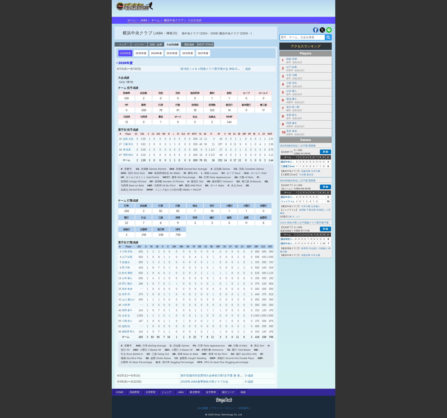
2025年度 (140, 53)
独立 (228, 392)
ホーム (131, 20)
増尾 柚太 (128, 154)
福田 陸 (126, 326)
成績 (248, 68)
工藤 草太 (128, 144)
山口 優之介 (128, 299)
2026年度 (125, 53)
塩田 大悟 (128, 138)
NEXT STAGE (206, 44)
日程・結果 (156, 44)
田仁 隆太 (127, 283)
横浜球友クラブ (289, 239)
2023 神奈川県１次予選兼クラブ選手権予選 (304, 222)
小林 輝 (126, 304)
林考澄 (304, 248)
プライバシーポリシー (223, 408)
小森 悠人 (127, 320)
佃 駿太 (126, 262)
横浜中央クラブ (174, 20)
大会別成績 (172, 44)
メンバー (139, 44)
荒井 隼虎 (127, 288)
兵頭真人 (320, 209)
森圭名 (310, 174)
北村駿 (302, 209)
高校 (134, 392)
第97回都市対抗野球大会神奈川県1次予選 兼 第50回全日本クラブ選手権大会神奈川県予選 (237, 375)
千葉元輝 (311, 209)
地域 (243, 392)
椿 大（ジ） (295, 216)
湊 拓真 (127, 149)
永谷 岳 (126, 315)
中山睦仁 (313, 248)
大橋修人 (323, 248)
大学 (150, 392)
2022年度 (187, 53)
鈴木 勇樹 (127, 272)
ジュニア (166, 392)
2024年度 (156, 53)
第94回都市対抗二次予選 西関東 (298, 145)
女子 (211, 392)
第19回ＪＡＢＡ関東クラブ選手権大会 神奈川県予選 (213, 68)
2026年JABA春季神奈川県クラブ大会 (204, 381)
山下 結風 (127, 256)
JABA (143, 20)
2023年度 (172, 53)
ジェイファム (288, 201)
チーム (155, 20)
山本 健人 (127, 278)
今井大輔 (315, 171)
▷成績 (249, 375)
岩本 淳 (126, 294)
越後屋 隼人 (128, 331)
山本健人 (315, 206)
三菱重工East (288, 166)
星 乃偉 (126, 267)
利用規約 (244, 408)
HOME (119, 392)
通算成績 (189, 44)
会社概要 (203, 408)
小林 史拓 (127, 251)
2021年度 (203, 53)
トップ (122, 44)
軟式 (195, 392)
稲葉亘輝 (305, 171)
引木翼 (302, 174)
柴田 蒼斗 (127, 310)
